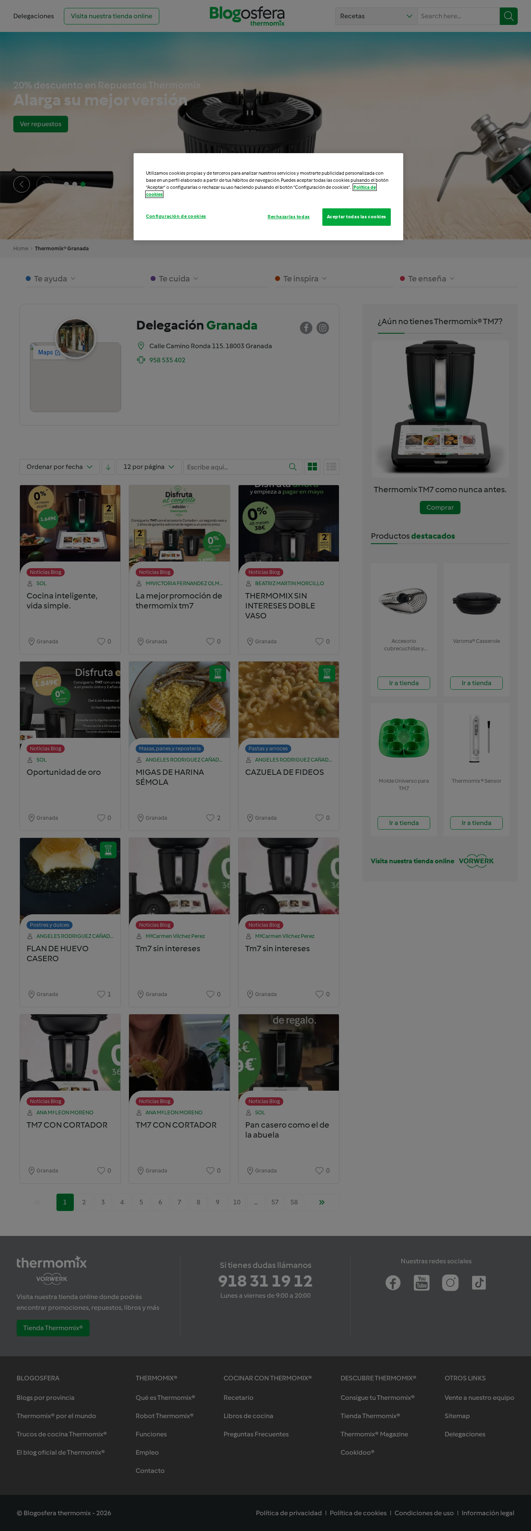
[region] (268, 196)
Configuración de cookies (176, 216)
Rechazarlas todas (289, 217)
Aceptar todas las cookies (356, 217)
